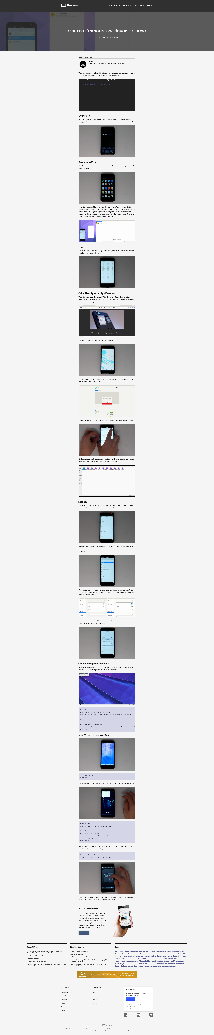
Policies (95, 999)
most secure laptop (170, 958)
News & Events (126, 5)
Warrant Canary (97, 1007)
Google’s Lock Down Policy (36, 955)
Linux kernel (128, 959)
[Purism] (83, 67)
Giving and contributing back (134, 956)
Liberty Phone (167, 956)
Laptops (157, 956)
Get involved (96, 1003)
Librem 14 (121, 959)
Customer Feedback (164, 954)
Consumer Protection (135, 953)
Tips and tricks (129, 966)
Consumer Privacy (121, 954)
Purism (90, 61)
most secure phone (123, 960)
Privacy (119, 963)
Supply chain (120, 966)
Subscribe (130, 999)
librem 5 (176, 955)
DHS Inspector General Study (36, 961)
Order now (84, 933)
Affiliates (63, 1003)
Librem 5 (111, 37)
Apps (132, 951)
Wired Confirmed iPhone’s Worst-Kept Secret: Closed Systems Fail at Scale (88, 965)
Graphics (147, 956)
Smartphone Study (33, 958)
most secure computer (157, 959)
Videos (174, 966)
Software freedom (175, 963)
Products (117, 5)
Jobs (94, 996)
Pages (62, 1007)
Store (110, 5)
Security (161, 963)
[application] (107, 95)
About (135, 5)
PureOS (149, 5)
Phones (177, 960)
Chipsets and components (158, 951)
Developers (64, 999)
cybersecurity (174, 953)
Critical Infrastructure (148, 954)
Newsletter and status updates (156, 960)
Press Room (64, 992)
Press (182, 961)
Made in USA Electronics (145, 959)
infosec (151, 956)
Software (116, 37)
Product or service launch (131, 964)
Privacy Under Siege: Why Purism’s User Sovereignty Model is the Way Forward (46, 965)
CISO (168, 951)
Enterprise (64, 996)
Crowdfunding (156, 954)
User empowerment (141, 965)
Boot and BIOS (144, 951)
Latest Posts (88, 57)
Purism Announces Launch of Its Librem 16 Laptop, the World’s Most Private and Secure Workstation (44, 952)
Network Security (135, 961)
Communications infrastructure (176, 951)
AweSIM (136, 951)
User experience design (156, 966)
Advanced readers (123, 951)
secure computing (151, 964)
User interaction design (167, 966)
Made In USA (134, 958)
